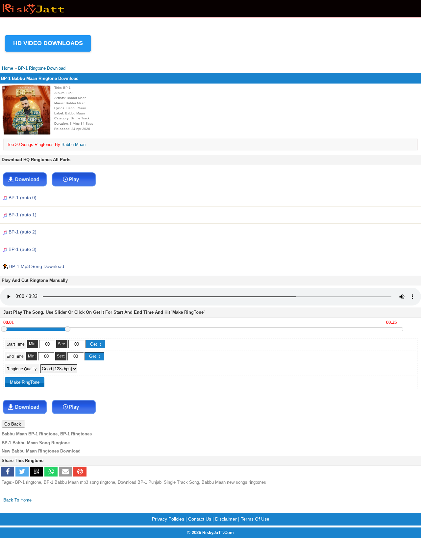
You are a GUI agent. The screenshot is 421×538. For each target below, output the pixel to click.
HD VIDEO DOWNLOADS (48, 43)
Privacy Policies (168, 519)
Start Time (16, 344)
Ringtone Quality (22, 369)
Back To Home (17, 500)
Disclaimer (226, 519)
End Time (15, 356)
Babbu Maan (74, 144)
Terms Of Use (255, 519)
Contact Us (199, 519)
